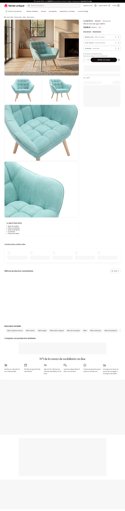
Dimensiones (97, 32)
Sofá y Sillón (10, 17)
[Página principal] (4, 17)
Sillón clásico (30, 17)
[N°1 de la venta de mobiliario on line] (14, 5)
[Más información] (106, 56)
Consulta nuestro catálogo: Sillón (14, 244)
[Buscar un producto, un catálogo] (29, 6)
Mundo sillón (18, 17)
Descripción (87, 32)
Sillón (24, 17)
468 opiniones (107, 21)
